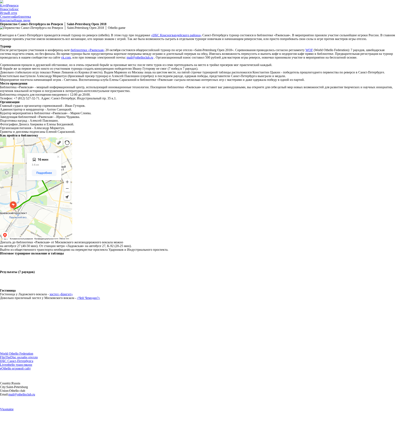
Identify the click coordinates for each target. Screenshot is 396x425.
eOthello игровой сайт (15, 368)
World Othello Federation (16, 353)
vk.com (66, 57)
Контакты (15, 20)
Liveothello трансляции (16, 364)
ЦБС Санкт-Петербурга (16, 361)
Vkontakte (7, 409)
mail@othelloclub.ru (140, 57)
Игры (8, 13)
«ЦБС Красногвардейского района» (176, 35)
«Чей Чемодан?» (88, 298)
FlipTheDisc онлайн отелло (19, 357)
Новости (9, 9)
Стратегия (15, 16)
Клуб (9, 5)
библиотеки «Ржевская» (88, 50)
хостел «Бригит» (61, 294)
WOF (309, 50)
